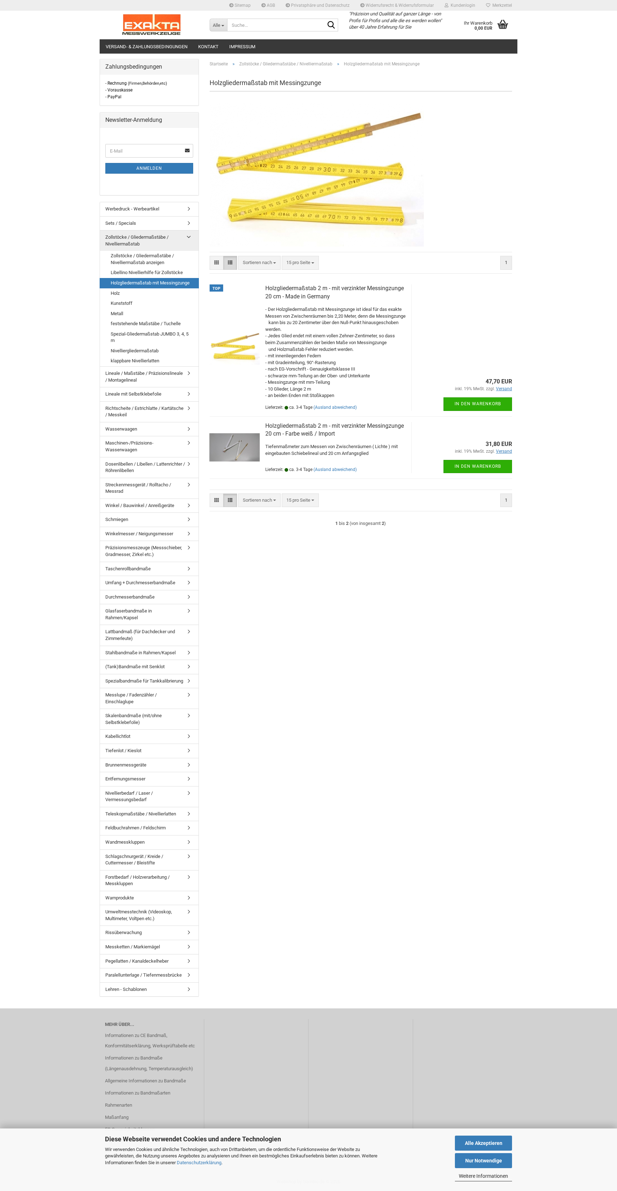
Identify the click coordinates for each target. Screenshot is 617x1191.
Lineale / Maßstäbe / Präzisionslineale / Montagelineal (144, 377)
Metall (117, 313)
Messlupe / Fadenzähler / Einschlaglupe (131, 698)
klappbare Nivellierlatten (135, 360)
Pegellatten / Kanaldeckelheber (137, 961)
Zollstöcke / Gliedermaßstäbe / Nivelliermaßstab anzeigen (142, 259)
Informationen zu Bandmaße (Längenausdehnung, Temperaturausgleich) (149, 1063)
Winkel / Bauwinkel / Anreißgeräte (139, 505)
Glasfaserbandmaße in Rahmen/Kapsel (128, 614)
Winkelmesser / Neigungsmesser (139, 533)
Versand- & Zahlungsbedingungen (146, 46)
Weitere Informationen (483, 1176)
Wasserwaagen (121, 429)
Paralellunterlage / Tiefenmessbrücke (143, 975)
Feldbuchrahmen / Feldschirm (135, 827)
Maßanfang (117, 1117)
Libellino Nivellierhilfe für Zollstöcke (147, 272)
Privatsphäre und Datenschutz (320, 5)
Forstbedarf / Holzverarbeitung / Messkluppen (137, 880)
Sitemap (242, 5)
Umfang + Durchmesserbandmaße (140, 582)
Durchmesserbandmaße (130, 597)
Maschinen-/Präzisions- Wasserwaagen (129, 446)
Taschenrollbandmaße (128, 568)
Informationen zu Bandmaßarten (137, 1093)
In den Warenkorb (478, 403)
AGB (270, 5)
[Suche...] (331, 25)
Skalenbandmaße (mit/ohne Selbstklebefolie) (133, 719)
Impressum (242, 46)
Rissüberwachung (123, 932)
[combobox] (259, 263)
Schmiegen (116, 519)
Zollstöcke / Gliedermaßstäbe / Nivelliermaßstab (137, 240)
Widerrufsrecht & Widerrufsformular (399, 5)
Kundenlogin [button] (461, 5)
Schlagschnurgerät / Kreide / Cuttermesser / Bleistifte (134, 860)
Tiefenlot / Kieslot (123, 750)
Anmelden (149, 168)
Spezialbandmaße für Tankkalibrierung (144, 681)
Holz (115, 293)
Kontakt (208, 46)
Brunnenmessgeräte (125, 765)
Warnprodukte (119, 897)
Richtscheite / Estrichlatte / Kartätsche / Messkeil (144, 412)
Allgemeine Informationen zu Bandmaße (145, 1080)
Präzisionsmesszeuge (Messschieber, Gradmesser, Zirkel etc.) (143, 551)
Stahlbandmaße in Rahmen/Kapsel (140, 652)
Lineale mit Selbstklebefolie (133, 394)
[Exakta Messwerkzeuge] (152, 25)
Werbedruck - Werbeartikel (132, 209)
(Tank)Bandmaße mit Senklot (135, 666)
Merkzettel (501, 5)
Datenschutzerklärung (199, 1162)
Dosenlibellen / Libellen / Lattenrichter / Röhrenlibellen (145, 467)
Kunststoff (121, 303)
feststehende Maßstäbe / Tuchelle (146, 323)
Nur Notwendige (483, 1160)
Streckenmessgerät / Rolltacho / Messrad (138, 488)
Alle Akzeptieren (483, 1143)
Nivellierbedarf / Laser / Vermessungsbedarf (129, 796)
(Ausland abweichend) (335, 407)
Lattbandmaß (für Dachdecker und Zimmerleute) (140, 635)
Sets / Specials (120, 223)
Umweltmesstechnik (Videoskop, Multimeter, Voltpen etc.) (138, 915)
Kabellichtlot (117, 736)
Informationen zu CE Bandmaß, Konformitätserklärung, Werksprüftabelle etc (150, 1041)
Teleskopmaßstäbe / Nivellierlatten (140, 814)
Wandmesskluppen (125, 842)
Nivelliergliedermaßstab (135, 350)
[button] (217, 263)
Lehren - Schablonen (126, 989)
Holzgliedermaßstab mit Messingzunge (150, 283)
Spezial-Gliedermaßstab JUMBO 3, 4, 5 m (150, 337)
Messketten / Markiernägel (132, 946)
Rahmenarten (118, 1105)
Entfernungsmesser (125, 778)
